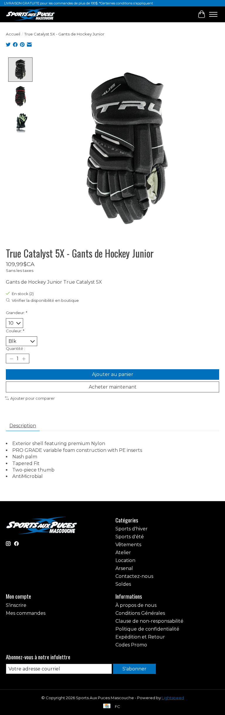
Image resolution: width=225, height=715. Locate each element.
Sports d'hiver (131, 529)
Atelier (123, 552)
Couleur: (15, 330)
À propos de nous (135, 605)
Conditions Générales (140, 613)
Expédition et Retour (140, 637)
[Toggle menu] (213, 14)
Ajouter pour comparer (32, 398)
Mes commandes (25, 613)
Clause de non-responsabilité (149, 621)
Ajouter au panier (112, 374)
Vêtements (128, 544)
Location (125, 560)
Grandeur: (16, 312)
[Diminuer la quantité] (11, 358)
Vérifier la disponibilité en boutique (45, 300)
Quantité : (15, 348)
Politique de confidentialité (147, 629)
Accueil (13, 34)
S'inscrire (16, 605)
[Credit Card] (106, 706)
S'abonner (134, 669)
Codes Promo (131, 645)
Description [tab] (22, 425)
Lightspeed (173, 697)
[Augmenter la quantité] (24, 358)
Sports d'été (129, 536)
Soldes (123, 584)
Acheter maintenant (113, 387)
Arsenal (124, 568)
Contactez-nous (134, 576)
